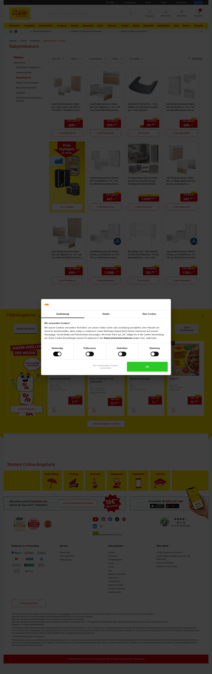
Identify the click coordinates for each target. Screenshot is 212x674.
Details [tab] (106, 314)
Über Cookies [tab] (149, 314)
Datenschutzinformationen (118, 338)
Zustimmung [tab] (62, 314)
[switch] (90, 354)
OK (147, 367)
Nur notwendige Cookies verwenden (105, 366)
